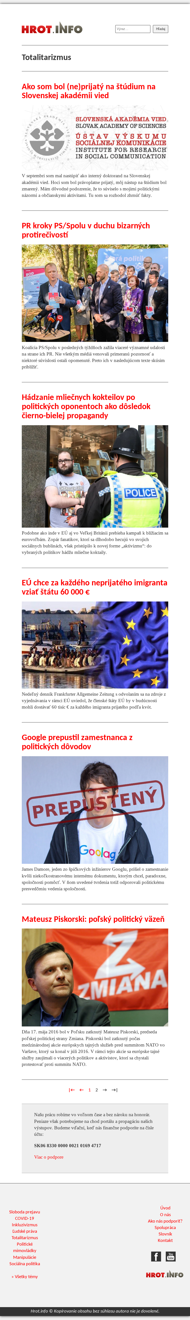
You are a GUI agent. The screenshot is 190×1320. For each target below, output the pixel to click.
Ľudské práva (24, 1231)
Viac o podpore (48, 1157)
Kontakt (165, 1240)
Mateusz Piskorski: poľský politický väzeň (93, 920)
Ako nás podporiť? (165, 1221)
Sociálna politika (24, 1264)
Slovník (165, 1234)
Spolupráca (165, 1228)
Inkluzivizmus (24, 1225)
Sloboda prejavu (24, 1212)
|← (71, 1090)
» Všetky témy (24, 1277)
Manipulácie (24, 1257)
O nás (165, 1215)
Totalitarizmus (25, 1238)
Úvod (165, 1208)
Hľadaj (160, 29)
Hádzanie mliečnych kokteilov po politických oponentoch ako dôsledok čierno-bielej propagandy (86, 407)
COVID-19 (24, 1218)
